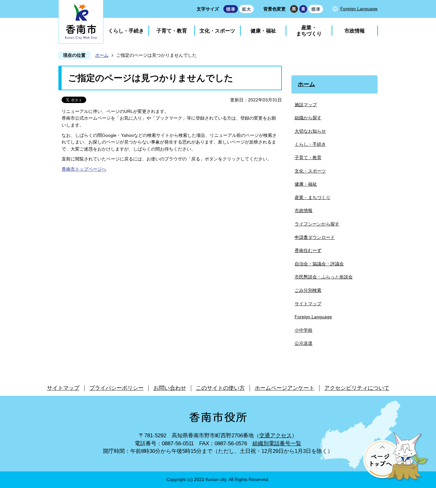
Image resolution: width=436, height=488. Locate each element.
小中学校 (303, 330)
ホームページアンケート (284, 388)
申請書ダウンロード (315, 237)
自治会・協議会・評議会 (319, 263)
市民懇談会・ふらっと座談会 (324, 276)
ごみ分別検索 (308, 290)
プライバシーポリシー (116, 388)
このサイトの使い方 (220, 388)
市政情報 (354, 30)
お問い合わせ (170, 388)
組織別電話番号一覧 (276, 443)
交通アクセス (275, 436)
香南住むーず (308, 250)
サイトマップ (308, 303)
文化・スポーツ (217, 30)
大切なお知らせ (310, 131)
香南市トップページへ (84, 169)
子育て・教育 (171, 30)
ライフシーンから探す (317, 223)
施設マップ (306, 104)
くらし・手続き (126, 30)
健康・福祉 (263, 30)
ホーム (102, 55)
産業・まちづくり (309, 30)
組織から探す (308, 117)
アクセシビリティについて (356, 388)
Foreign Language (359, 8)
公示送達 (303, 343)
